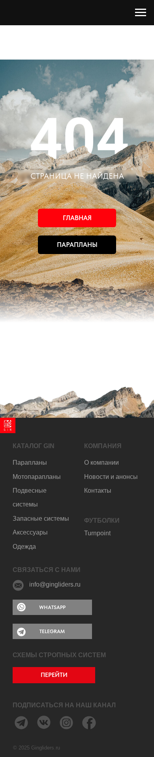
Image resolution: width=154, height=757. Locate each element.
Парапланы (30, 462)
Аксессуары (30, 532)
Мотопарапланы (37, 476)
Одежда (24, 546)
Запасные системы (41, 518)
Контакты (97, 490)
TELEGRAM (52, 631)
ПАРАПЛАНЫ (77, 245)
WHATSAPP (52, 607)
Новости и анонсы (111, 476)
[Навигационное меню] (140, 13)
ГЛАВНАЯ (77, 218)
